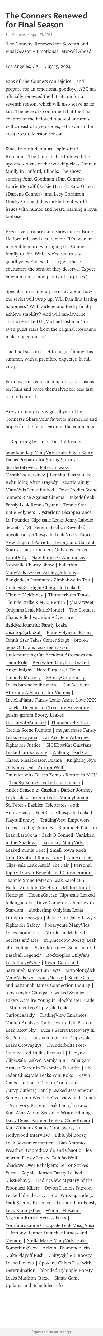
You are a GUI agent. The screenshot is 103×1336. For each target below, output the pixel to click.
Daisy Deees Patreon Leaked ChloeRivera (48, 1120)
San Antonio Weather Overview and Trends (51, 1098)
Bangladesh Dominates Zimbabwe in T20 (48, 580)
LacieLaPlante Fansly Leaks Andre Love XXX (51, 700)
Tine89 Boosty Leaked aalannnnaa (44, 782)
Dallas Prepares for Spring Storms (40, 460)
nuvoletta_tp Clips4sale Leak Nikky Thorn (48, 535)
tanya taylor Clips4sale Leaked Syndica (45, 993)
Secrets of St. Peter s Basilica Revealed (45, 527)
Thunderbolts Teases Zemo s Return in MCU (51, 775)
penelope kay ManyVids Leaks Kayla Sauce (49, 452)
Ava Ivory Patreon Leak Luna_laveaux (48, 1105)
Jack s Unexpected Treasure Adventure (49, 707)
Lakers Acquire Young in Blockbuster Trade (50, 1000)
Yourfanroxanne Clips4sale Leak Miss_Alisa (50, 1225)
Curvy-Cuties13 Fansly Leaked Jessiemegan (50, 1090)
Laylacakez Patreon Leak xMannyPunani (47, 797)
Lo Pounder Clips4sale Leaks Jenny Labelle (49, 520)
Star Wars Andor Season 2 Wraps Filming (48, 1113)
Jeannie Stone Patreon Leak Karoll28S (45, 880)
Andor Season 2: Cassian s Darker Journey (49, 790)
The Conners (16, 34)
